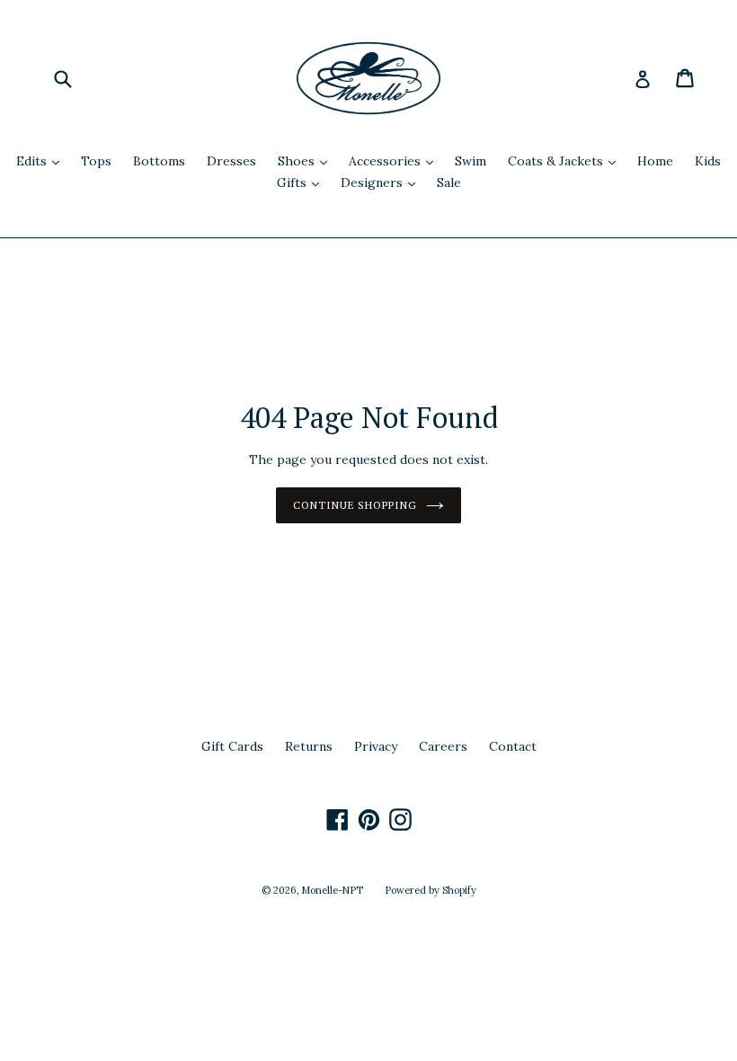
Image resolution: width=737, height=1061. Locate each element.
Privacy (375, 746)
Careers (443, 746)
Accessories (395, 160)
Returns (309, 746)
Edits (42, 160)
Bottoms (159, 161)
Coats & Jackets (566, 160)
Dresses (231, 161)
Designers (382, 182)
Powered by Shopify (430, 890)
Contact (513, 746)
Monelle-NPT (332, 890)
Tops (96, 161)
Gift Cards (232, 746)
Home (655, 161)
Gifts (302, 182)
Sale (449, 182)
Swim (470, 161)
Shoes (307, 160)
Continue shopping (355, 505)
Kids (708, 161)
